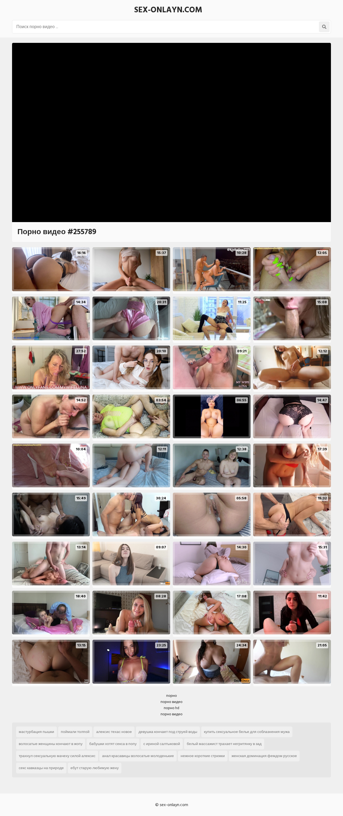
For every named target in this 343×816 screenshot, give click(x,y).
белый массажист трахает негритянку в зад (224, 744)
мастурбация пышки (36, 732)
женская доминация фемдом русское (264, 756)
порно (171, 696)
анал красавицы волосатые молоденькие (138, 756)
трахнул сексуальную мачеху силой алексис (57, 756)
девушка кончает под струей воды (168, 732)
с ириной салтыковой (161, 744)
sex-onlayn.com (168, 9)
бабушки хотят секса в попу (113, 744)
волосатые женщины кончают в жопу (51, 744)
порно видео (171, 702)
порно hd (171, 708)
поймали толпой (75, 732)
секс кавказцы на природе (41, 768)
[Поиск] (324, 26)
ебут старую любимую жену (94, 768)
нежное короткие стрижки (203, 756)
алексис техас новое (114, 732)
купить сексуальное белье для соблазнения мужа (247, 732)
